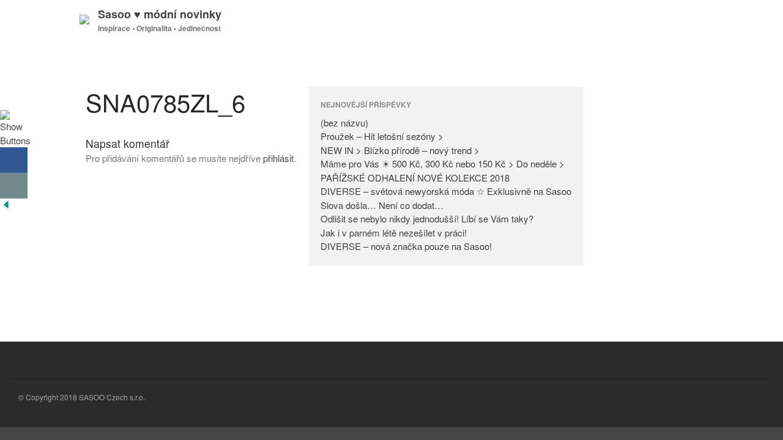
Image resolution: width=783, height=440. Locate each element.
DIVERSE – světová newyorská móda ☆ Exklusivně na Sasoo (446, 191)
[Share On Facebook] (14, 160)
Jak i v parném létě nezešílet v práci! (394, 232)
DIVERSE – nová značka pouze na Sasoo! (406, 246)
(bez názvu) (344, 122)
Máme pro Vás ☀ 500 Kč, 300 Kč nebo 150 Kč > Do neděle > (443, 163)
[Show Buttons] (15, 140)
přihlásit (278, 158)
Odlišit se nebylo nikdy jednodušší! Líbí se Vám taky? (427, 218)
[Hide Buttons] (6, 206)
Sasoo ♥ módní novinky (159, 14)
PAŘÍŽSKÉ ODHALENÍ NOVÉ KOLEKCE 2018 (415, 177)
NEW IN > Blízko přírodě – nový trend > (400, 150)
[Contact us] (14, 186)
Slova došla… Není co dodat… (382, 205)
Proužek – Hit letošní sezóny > (382, 136)
